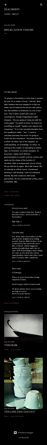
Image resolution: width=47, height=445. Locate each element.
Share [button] (6, 192)
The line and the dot (19, 411)
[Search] (41, 4)
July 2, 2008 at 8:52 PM (21, 261)
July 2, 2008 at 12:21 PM (21, 225)
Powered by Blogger (25, 433)
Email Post (14, 192)
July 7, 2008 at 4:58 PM (21, 297)
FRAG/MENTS (11, 9)
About (15, 14)
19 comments (15, 350)
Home (7, 14)
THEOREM (10, 345)
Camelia (15, 232)
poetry (17, 195)
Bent (14, 268)
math (12, 195)
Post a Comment (11, 303)
